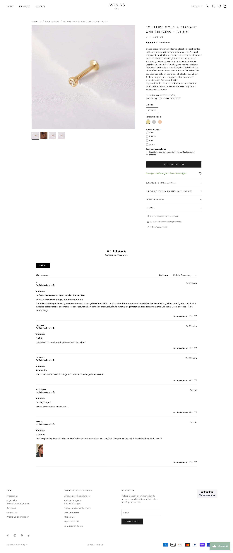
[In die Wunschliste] (173, 173)
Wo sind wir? (12, 512)
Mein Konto (69, 517)
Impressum (12, 496)
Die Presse (11, 508)
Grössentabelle (71, 512)
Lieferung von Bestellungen (77, 496)
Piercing (40, 6)
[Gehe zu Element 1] (35, 136)
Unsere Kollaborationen (17, 517)
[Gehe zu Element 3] (52, 136)
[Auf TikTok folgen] (29, 535)
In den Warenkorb (173, 164)
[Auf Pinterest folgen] (21, 535)
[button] (158, 42)
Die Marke (24, 6)
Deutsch (195, 6)
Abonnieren (132, 521)
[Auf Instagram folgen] (14, 535)
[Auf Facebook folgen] (7, 535)
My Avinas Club (71, 521)
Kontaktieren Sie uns (73, 526)
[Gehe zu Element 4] (61, 136)
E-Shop (10, 6)
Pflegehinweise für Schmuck (77, 508)
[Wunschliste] (219, 6)
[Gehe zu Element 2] (44, 136)
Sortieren (164, 275)
